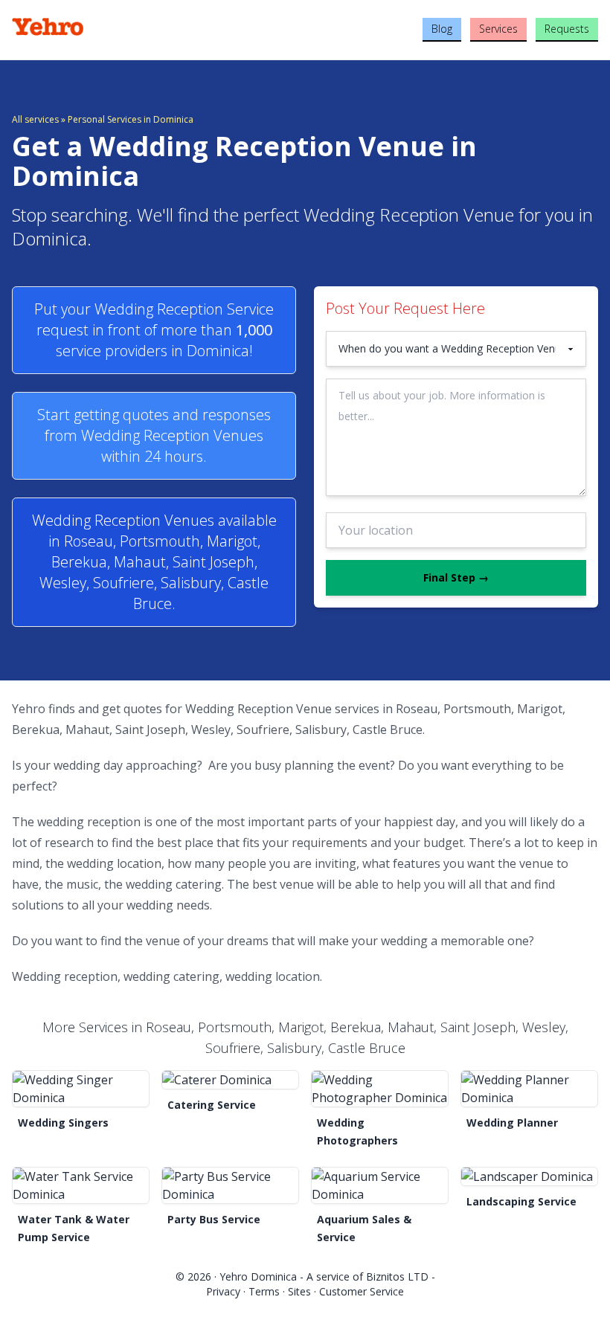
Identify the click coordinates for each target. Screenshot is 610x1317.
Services (498, 29)
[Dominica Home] (110, 27)
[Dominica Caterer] (230, 1079)
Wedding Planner (512, 1122)
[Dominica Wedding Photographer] (380, 1088)
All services (35, 119)
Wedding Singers (63, 1122)
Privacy (223, 1291)
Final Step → (456, 577)
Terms (264, 1291)
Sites (299, 1291)
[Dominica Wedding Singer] (81, 1088)
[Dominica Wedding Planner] (529, 1088)
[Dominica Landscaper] (529, 1176)
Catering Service (211, 1105)
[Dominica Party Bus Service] (230, 1185)
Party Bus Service (213, 1219)
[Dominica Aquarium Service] (380, 1185)
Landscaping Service (521, 1201)
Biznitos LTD (397, 1276)
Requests (567, 29)
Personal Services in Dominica (130, 119)
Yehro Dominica (258, 1276)
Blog (441, 29)
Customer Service (361, 1291)
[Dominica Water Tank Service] (81, 1185)
